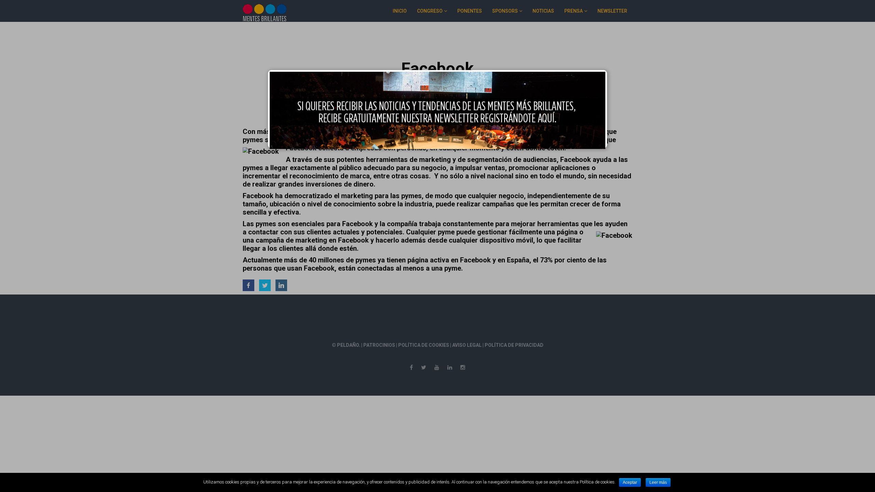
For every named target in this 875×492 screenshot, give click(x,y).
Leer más (658, 482)
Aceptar (630, 482)
